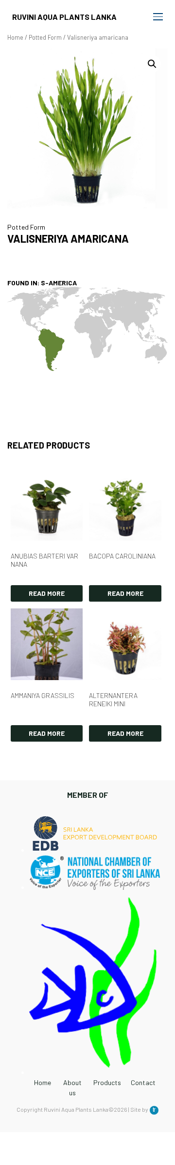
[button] (152, 64)
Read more (47, 593)
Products (107, 1082)
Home (15, 37)
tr (154, 1109)
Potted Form (45, 37)
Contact (143, 1082)
